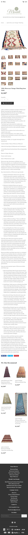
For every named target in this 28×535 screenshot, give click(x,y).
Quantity (3, 97)
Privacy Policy (14, 496)
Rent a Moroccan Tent (14, 483)
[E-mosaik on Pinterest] (15, 522)
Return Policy (14, 501)
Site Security (14, 498)
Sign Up (24, 515)
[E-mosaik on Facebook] (12, 522)
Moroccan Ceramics (14, 471)
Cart (26, 1)
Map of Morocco (14, 476)
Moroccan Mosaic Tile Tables (14, 487)
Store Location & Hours (14, 494)
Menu (4, 1)
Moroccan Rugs (14, 469)
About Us (14, 492)
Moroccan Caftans (14, 474)
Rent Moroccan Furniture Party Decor (14, 482)
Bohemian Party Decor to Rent (14, 485)
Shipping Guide (14, 500)
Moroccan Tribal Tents (14, 473)
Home (2, 22)
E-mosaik (15, 526)
